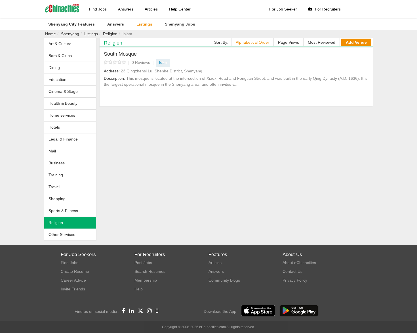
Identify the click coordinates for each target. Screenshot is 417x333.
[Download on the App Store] (258, 311)
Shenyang (70, 34)
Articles (151, 9)
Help (138, 289)
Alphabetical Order (252, 42)
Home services (62, 115)
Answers (125, 9)
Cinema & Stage (63, 91)
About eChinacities (299, 262)
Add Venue (356, 42)
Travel (54, 187)
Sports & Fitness (63, 210)
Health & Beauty (63, 103)
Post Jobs (143, 262)
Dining (54, 67)
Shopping (57, 198)
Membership (145, 280)
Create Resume (75, 271)
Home (50, 34)
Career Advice (73, 280)
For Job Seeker (283, 9)
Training (56, 175)
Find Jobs (98, 9)
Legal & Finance (63, 139)
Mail (52, 151)
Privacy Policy (295, 280)
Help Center (180, 9)
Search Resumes (149, 271)
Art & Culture (60, 43)
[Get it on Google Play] (299, 311)
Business (57, 163)
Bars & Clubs (60, 55)
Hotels (54, 127)
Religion (110, 34)
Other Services (62, 234)
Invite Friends (73, 289)
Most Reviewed (321, 42)
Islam (163, 63)
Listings (91, 34)
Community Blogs (224, 280)
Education (57, 79)
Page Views (288, 42)
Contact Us (292, 271)
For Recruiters (327, 9)
